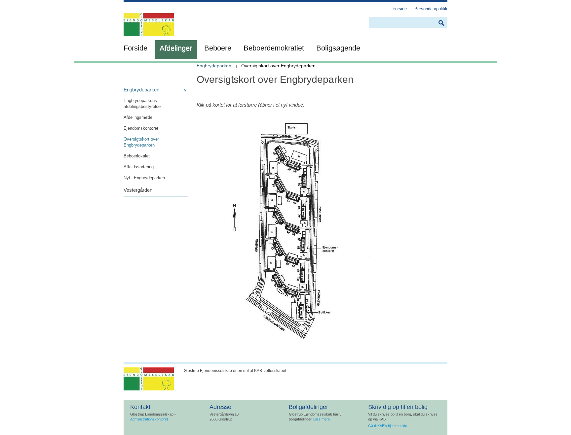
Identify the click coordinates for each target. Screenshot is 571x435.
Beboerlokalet (137, 155)
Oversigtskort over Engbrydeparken (141, 142)
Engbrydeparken (141, 89)
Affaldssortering (139, 166)
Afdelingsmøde (138, 117)
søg (441, 23)
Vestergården (138, 190)
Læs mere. (322, 419)
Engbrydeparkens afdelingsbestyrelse (142, 103)
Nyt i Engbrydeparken (144, 177)
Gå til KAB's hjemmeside (387, 426)
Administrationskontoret (149, 419)
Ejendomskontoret (141, 128)
